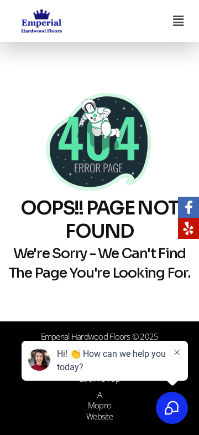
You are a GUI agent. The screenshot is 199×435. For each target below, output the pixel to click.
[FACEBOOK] (188, 207)
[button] (178, 21)
